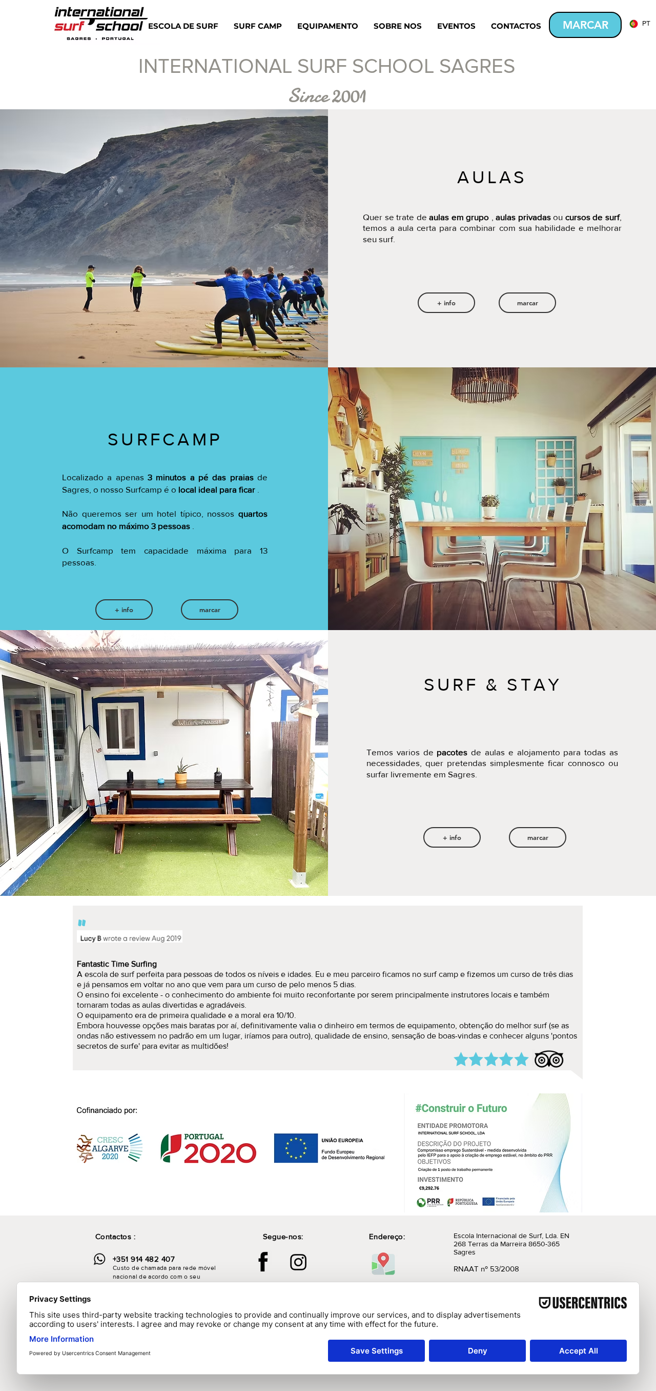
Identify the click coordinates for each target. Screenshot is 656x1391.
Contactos (113, 1236)
